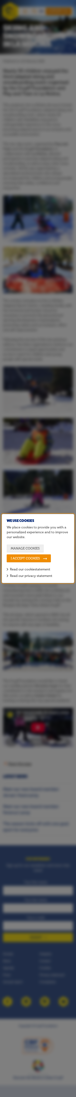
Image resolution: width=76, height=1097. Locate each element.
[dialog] (38, 548)
